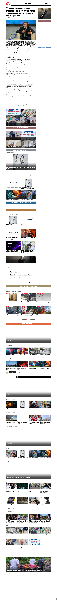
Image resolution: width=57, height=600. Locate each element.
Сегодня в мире (10, 511)
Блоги (7, 495)
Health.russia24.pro (8, 400)
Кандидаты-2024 (29, 0)
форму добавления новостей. (29, 103)
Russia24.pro (7, 449)
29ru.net (7, 538)
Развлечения (9, 508)
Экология (14, 0)
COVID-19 (11, 1)
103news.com (7, 526)
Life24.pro (7, 482)
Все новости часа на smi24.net (21, 266)
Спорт (22, 0)
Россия (7, 448)
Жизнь (7, 480)
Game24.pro (9, 573)
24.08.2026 (46, 3)
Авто (24, 0)
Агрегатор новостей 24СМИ (21, 129)
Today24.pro (7, 513)
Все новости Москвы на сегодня (20, 174)
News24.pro (7, 496)
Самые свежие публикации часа (28, 553)
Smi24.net (7, 130)
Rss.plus (34, 0)
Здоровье (18, 0)
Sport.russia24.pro (8, 360)
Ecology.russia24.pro (8, 414)
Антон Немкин (8, 18)
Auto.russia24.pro (8, 346)
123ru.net (49, 0)
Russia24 (7, 0)
